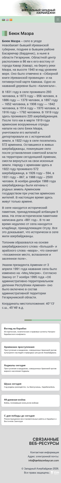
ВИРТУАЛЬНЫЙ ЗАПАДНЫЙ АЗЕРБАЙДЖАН (38, 11)
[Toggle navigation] (58, 19)
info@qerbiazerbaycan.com (43, 460)
